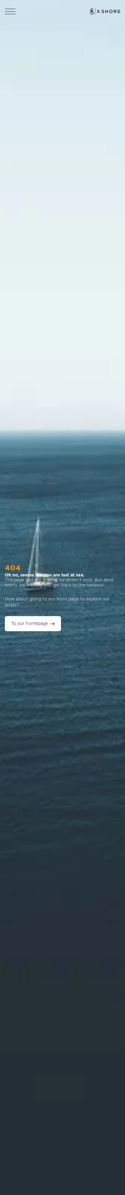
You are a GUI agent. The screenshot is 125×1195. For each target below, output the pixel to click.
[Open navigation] (10, 11)
